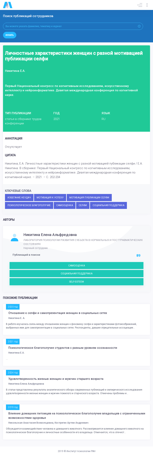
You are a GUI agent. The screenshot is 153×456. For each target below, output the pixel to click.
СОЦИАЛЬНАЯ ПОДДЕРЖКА (108, 205)
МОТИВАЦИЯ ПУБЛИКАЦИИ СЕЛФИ (89, 197)
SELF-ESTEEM (76, 281)
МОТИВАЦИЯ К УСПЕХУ (50, 197)
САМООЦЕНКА (64, 205)
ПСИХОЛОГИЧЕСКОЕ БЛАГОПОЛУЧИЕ (29, 205)
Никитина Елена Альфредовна (50, 235)
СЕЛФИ (83, 205)
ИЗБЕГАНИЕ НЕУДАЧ (19, 197)
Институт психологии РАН (81, 451)
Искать (10, 35)
